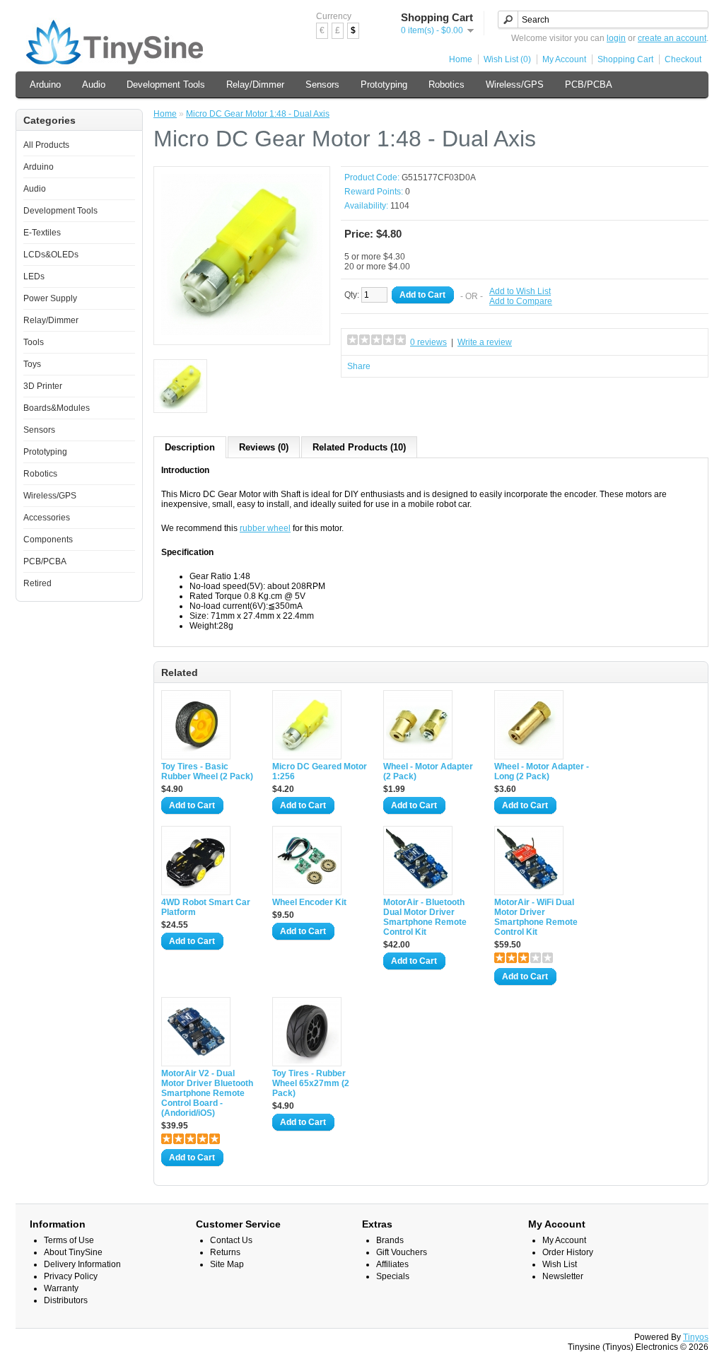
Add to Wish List (520, 291)
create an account (672, 38)
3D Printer (42, 386)
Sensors (322, 84)
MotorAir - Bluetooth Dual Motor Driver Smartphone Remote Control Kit (425, 917)
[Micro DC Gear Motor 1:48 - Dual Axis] (241, 332)
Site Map (227, 1264)
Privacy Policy (71, 1276)
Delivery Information (82, 1264)
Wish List (559, 1264)
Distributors (66, 1300)
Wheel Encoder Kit (309, 902)
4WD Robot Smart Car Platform (205, 907)
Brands (390, 1240)
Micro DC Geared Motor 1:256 (319, 771)
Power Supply (50, 298)
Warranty (61, 1288)
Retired (37, 583)
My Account (564, 59)
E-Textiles (42, 233)
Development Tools (166, 84)
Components (48, 539)
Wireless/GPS (515, 84)
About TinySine (73, 1252)
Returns (225, 1252)
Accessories (46, 518)
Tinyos (695, 1337)
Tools (33, 342)
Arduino (45, 84)
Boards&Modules (56, 408)
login (616, 38)
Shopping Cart (625, 59)
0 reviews (428, 342)
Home (460, 59)
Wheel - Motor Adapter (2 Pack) (428, 771)
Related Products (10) (359, 447)
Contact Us (231, 1240)
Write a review (484, 342)
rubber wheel (265, 528)
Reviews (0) (263, 447)
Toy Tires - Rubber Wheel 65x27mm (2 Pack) (310, 1083)
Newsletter (562, 1276)
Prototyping (384, 84)
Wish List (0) (507, 59)
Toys (32, 364)
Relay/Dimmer (255, 84)
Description (190, 447)
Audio (93, 84)
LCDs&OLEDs (50, 255)
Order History (567, 1252)
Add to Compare (520, 301)
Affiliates (392, 1264)
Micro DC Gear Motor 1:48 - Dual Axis (257, 114)
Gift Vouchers (401, 1252)
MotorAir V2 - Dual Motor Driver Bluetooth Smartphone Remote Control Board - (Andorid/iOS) (207, 1093)
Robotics (446, 84)
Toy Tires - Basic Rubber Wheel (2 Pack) (207, 771)
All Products (46, 145)
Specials (392, 1276)
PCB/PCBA (588, 84)
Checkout (683, 59)
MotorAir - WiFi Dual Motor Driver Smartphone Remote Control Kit (536, 917)
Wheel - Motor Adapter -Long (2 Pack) (541, 771)
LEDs (34, 276)
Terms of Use (69, 1240)
